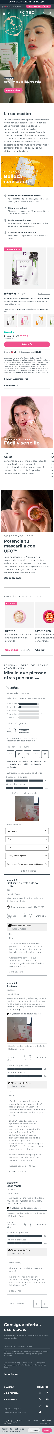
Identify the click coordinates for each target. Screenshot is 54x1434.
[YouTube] (47, 1399)
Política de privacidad (12, 1365)
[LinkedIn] (40, 1406)
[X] (40, 1399)
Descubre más (12, 577)
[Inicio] (27, 13)
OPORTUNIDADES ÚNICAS (38, 6)
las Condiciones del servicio (32, 1365)
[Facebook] (47, 1393)
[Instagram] (40, 1393)
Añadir (47, 1430)
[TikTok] (40, 1412)
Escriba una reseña (44, 294)
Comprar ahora (13, 90)
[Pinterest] (47, 1406)
